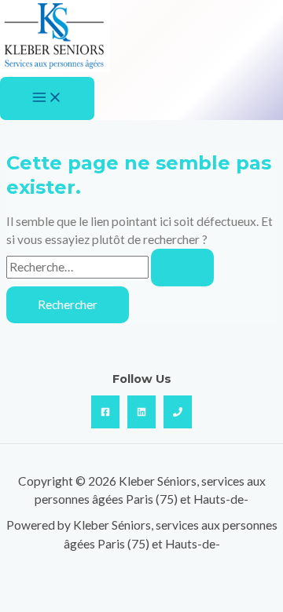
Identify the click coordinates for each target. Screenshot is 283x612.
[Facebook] (105, 411)
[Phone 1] (178, 411)
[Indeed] (141, 411)
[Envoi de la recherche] (182, 267)
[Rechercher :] (110, 267)
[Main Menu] (47, 98)
